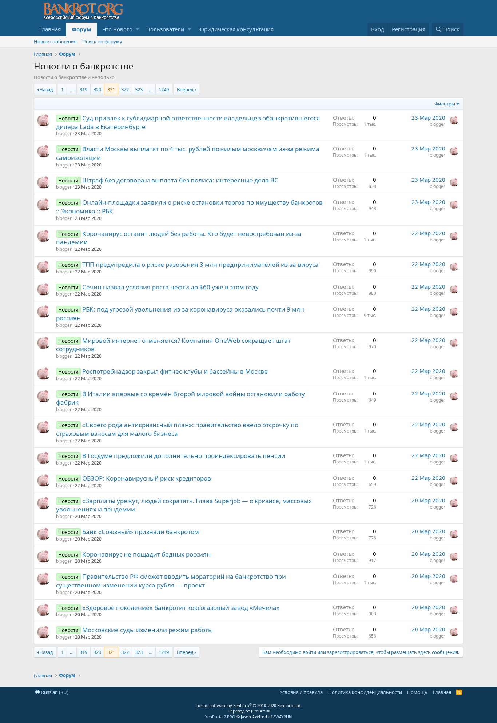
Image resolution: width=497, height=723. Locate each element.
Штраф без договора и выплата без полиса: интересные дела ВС (180, 180)
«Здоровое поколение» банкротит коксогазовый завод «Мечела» (181, 607)
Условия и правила (301, 692)
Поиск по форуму (102, 41)
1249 (164, 89)
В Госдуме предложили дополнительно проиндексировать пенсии (183, 455)
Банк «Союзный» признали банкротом (140, 531)
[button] (137, 29)
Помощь (417, 692)
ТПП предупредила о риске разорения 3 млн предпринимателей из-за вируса (200, 264)
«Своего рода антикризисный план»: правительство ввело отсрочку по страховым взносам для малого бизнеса (177, 429)
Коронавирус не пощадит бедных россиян (146, 554)
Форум (81, 29)
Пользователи (165, 29)
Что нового (117, 29)
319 (83, 89)
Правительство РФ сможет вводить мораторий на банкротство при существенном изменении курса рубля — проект (171, 580)
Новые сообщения (55, 41)
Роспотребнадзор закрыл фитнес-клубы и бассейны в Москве (175, 371)
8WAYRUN (282, 716)
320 (97, 89)
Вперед (185, 89)
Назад (46, 89)
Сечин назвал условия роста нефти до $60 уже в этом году (170, 287)
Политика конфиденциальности (365, 692)
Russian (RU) (54, 692)
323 (139, 89)
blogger (64, 133)
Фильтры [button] (444, 103)
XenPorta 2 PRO (220, 716)
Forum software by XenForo (249, 705)
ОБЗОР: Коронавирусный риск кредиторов (146, 478)
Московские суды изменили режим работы (147, 630)
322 (125, 89)
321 (111, 89)
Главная (50, 29)
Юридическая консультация (236, 29)
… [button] (71, 89)
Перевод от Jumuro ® (249, 711)
